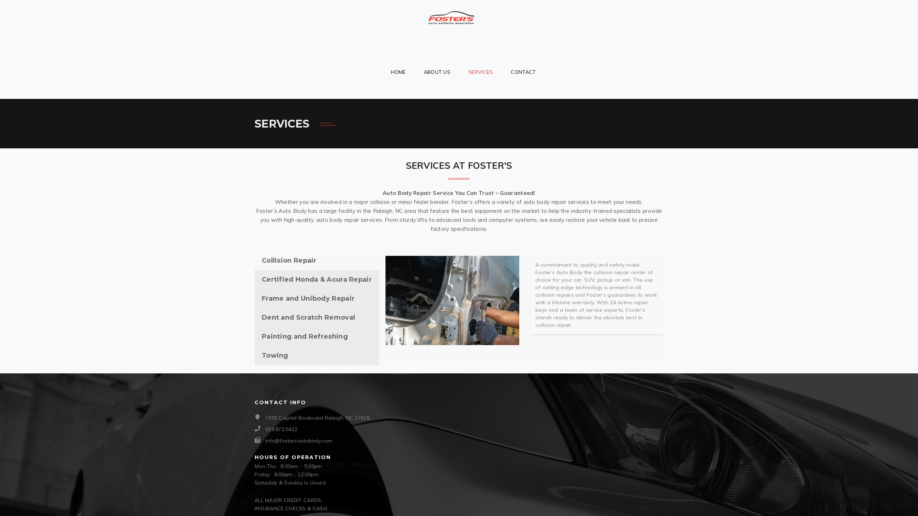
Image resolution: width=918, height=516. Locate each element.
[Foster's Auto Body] (451, 14)
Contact (523, 72)
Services (480, 72)
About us (437, 72)
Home (398, 72)
